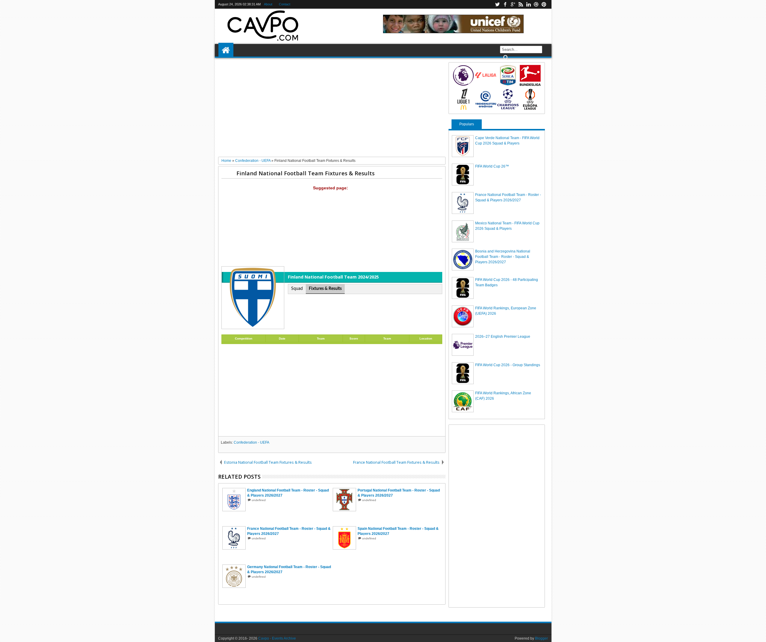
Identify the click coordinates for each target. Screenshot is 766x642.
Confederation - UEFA (251, 442)
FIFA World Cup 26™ (492, 166)
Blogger (541, 638)
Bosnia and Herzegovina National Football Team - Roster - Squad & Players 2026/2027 (502, 256)
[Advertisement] (332, 109)
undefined (259, 500)
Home (225, 50)
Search (505, 57)
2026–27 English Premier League (502, 336)
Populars (466, 124)
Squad (297, 289)
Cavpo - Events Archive (277, 638)
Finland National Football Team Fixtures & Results (305, 173)
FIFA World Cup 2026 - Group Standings (507, 365)
